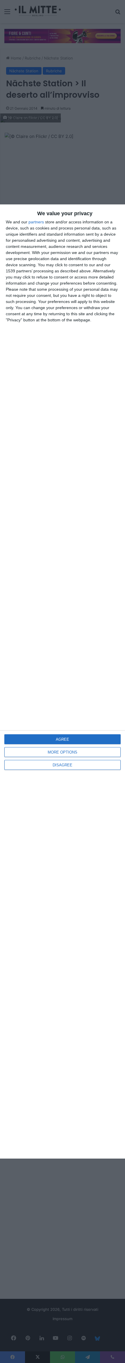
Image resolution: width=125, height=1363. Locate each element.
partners (36, 222)
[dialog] (62, 681)
